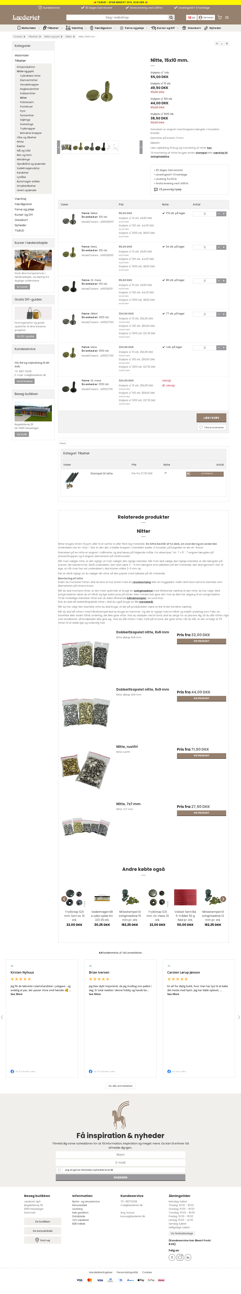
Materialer (29, 28)
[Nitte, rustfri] (85, 771)
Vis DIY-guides (25, 336)
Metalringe (23, 159)
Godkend (120, 1177)
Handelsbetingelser (101, 1272)
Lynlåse (21, 177)
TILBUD (19, 230)
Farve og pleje (134, 28)
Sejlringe (25, 120)
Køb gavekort (80, 1212)
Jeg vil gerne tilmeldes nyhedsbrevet (88, 1169)
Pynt (23, 111)
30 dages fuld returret (98, 8)
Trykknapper (27, 128)
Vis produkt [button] (207, 473)
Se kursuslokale (43, 1231)
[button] (217, 43)
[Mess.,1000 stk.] (69, 353)
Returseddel (79, 1205)
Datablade (78, 1216)
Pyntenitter (27, 115)
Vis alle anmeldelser (120, 1086)
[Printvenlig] (227, 43)
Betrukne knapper (31, 133)
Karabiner (23, 172)
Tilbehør (53, 28)
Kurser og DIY (166, 28)
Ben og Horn (24, 155)
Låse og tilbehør (26, 137)
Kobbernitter (27, 93)
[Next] (223, 899)
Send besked (24, 381)
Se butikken (42, 1221)
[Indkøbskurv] (220, 17)
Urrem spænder (27, 190)
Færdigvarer (103, 28)
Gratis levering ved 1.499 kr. (146, 8)
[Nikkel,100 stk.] (69, 219)
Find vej (45, 1240)
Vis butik (22, 434)
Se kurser (22, 287)
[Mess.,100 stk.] (69, 253)
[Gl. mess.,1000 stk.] (69, 388)
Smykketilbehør (26, 186)
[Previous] (64, 899)
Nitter (23, 98)
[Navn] (120, 1154)
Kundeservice (51, 8)
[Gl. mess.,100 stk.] (69, 287)
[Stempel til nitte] (72, 480)
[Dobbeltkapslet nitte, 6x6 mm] (85, 657)
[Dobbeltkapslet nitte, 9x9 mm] (85, 714)
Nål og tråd (23, 150)
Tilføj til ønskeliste (214, 427)
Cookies (147, 1272)
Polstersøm (27, 102)
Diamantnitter (29, 80)
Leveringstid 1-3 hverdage (194, 8)
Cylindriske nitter (30, 76)
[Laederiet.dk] (26, 17)
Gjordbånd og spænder (31, 164)
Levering (77, 1209)
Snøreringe (26, 124)
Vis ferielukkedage (182, 1233)
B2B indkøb (78, 1223)
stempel (201, 153)
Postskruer (26, 106)
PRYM (20, 142)
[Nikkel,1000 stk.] (69, 320)
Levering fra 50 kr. (166, 179)
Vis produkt (201, 641)
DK (193, 17)
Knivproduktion (26, 67)
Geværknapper (29, 84)
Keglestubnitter (29, 89)
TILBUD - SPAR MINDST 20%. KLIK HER (120, 2)
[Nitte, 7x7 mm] (85, 829)
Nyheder (215, 28)
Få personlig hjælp (170, 189)
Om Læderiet (80, 1220)
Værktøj (77, 28)
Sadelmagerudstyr (28, 168)
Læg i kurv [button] (211, 418)
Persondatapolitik (127, 1272)
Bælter (21, 146)
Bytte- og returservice (86, 1201)
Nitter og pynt (25, 71)
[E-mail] (120, 1162)
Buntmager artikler (28, 181)
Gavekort (194, 28)
